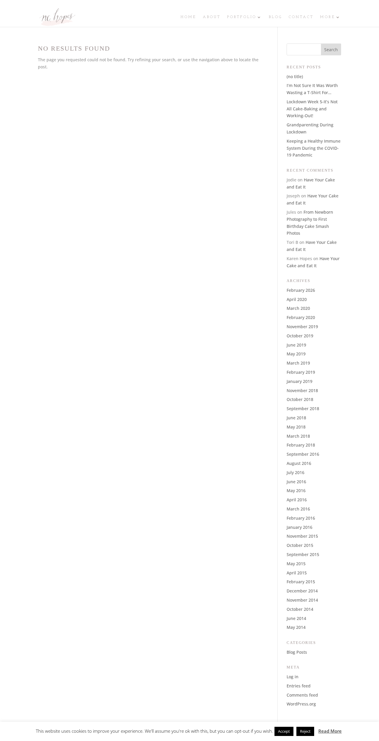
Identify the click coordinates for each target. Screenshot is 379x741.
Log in (292, 676)
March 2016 (298, 509)
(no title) (295, 76)
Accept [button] (284, 731)
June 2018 (296, 418)
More (327, 17)
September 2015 (303, 554)
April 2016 (297, 499)
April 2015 (297, 573)
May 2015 (296, 563)
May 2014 (296, 627)
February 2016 (301, 518)
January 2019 (299, 381)
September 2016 (303, 454)
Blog (275, 17)
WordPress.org (301, 704)
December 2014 (302, 591)
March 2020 (298, 308)
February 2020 (301, 317)
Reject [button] (305, 731)
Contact (301, 17)
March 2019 (298, 363)
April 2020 (297, 299)
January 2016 (299, 527)
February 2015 (301, 581)
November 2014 (302, 600)
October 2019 (300, 336)
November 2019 (302, 326)
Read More (330, 731)
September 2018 (303, 408)
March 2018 (298, 436)
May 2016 (296, 490)
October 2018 (300, 399)
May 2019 (296, 354)
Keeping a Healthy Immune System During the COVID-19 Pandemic (314, 148)
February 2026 (301, 290)
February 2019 (301, 372)
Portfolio (241, 17)
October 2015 (300, 545)
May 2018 (296, 427)
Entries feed (299, 686)
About (212, 17)
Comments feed (302, 695)
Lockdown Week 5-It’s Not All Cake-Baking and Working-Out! (312, 109)
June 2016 (296, 481)
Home (188, 17)
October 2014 (300, 609)
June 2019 (296, 345)
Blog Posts (297, 652)
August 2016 (299, 463)
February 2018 (301, 445)
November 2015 (302, 536)
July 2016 (295, 472)
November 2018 (302, 390)
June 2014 (296, 618)
